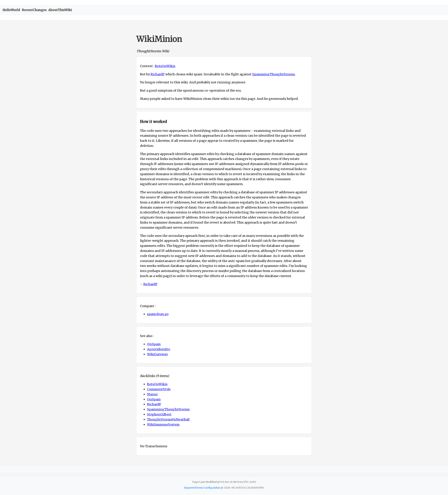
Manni (152, 394)
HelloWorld (11, 10)
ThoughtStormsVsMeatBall (168, 419)
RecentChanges (34, 10)
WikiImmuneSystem (163, 424)
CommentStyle (159, 389)
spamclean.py (158, 314)
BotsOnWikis (165, 66)
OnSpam (154, 344)
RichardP (157, 74)
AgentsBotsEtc (158, 349)
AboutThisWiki (60, 10)
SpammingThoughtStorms (273, 74)
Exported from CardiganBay (202, 487)
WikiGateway (157, 354)
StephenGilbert (159, 414)
